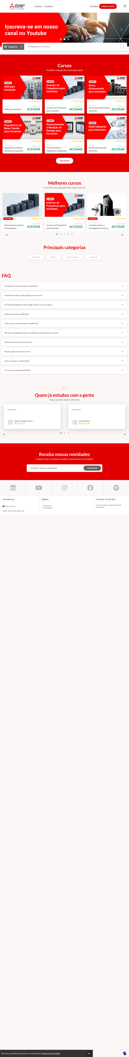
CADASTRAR (92, 468)
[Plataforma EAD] (124, 1053)
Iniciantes (36, 257)
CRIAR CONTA (108, 6)
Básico (53, 257)
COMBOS (48, 6)
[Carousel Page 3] (68, 39)
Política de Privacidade (47, 507)
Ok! (89, 1053)
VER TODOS (64, 161)
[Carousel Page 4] (68, 234)
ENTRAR (94, 6)
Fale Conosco (10, 506)
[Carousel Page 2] (61, 234)
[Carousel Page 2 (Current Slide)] (64, 39)
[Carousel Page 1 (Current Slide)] (57, 234)
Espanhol (93, 257)
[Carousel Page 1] (61, 39)
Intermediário (73, 257)
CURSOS (38, 6)
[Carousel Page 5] (72, 234)
